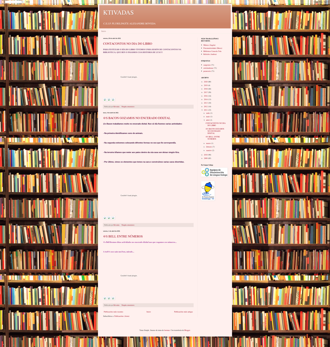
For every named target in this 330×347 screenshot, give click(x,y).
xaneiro (209, 150)
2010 (206, 154)
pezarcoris (207, 71)
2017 (206, 92)
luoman (167, 330)
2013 (206, 103)
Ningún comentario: (128, 106)
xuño (208, 113)
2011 (206, 110)
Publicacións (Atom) (121, 316)
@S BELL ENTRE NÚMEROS (123, 236)
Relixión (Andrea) (210, 54)
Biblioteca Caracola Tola (212, 51)
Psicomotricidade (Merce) (212, 48)
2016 (206, 96)
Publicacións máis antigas (183, 311)
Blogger (187, 330)
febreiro (209, 146)
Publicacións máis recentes (113, 311)
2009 (206, 158)
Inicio (103, 31)
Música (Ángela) (209, 45)
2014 (206, 99)
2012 (206, 106)
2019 (206, 85)
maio (208, 116)
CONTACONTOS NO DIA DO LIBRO (127, 43)
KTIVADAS (118, 12)
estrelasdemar (208, 68)
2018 (206, 89)
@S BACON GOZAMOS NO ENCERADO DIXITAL (137, 118)
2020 (206, 81)
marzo (208, 143)
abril (208, 120)
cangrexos (207, 65)
